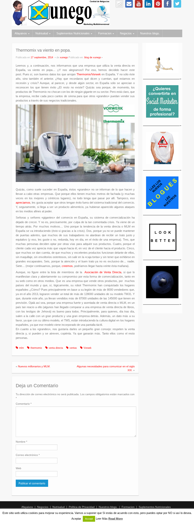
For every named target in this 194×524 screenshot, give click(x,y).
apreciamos (23, 202)
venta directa (56, 348)
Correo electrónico (28, 454)
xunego (64, 57)
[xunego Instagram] (119, 4)
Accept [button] (89, 518)
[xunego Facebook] (167, 4)
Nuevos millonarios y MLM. (34, 366)
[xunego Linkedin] (148, 4)
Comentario (23, 403)
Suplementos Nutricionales (73, 33)
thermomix (36, 348)
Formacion (105, 33)
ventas (73, 348)
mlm (21, 348)
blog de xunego (92, 57)
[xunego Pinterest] (158, 4)
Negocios (126, 33)
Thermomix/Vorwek (89, 74)
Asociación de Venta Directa (102, 272)
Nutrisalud (42, 33)
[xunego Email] (129, 4)
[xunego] (61, 12)
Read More (115, 518)
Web (18, 468)
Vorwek (88, 348)
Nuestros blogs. (150, 33)
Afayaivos (21, 33)
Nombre (21, 441)
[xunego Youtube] (138, 4)
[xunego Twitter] (177, 4)
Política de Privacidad (82, 506)
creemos (67, 266)
